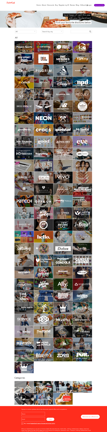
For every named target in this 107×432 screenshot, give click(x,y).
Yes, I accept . (39, 423)
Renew (72, 5)
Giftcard (83, 5)
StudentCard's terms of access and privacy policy (42, 423)
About (44, 5)
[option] (24, 47)
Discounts (50, 5)
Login (90, 5)
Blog (77, 5)
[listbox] (25, 31)
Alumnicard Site (99, 5)
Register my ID (64, 5)
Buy (56, 5)
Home (38, 5)
